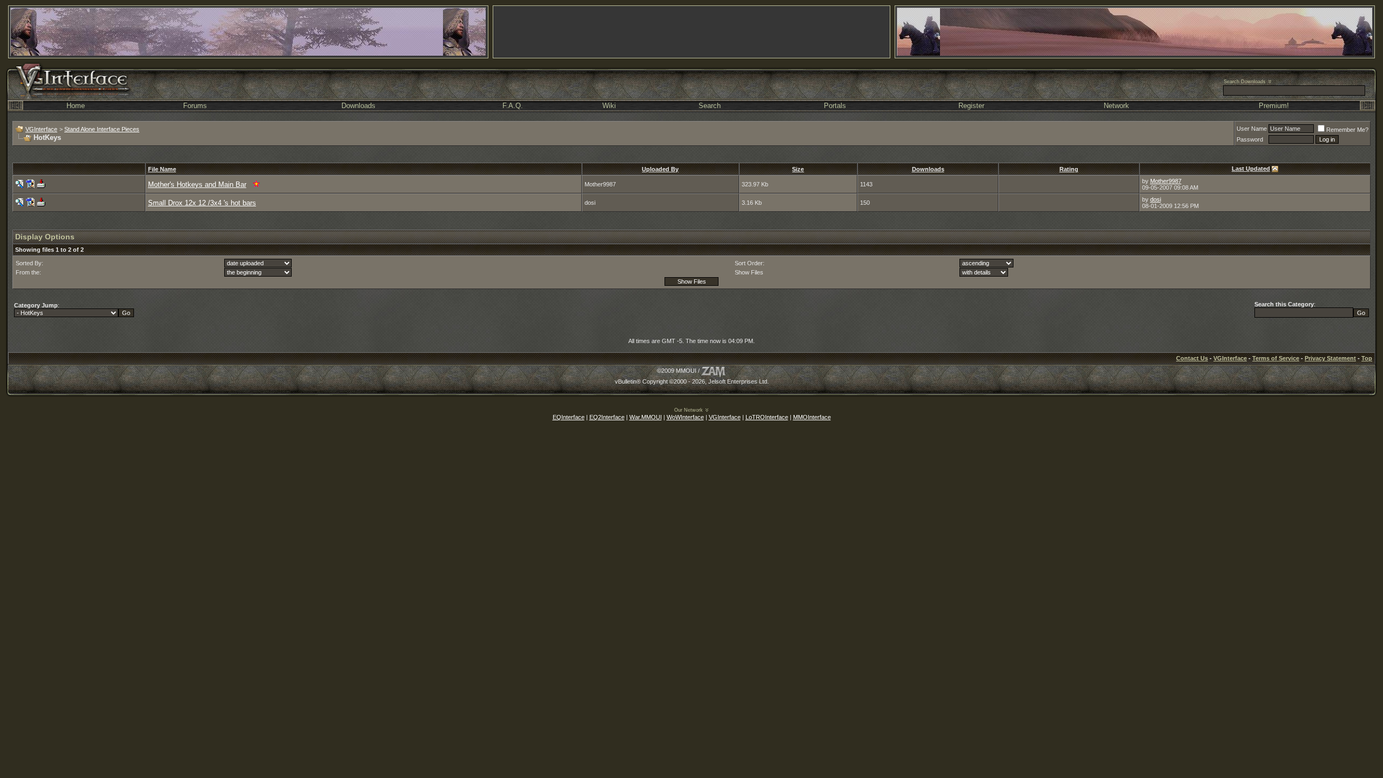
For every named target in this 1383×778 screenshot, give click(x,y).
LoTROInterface (767, 417)
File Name (162, 169)
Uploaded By (660, 169)
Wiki (609, 106)
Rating (1068, 169)
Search (710, 106)
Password (1250, 139)
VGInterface (41, 129)
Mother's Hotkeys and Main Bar (197, 184)
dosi (1155, 199)
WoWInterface (685, 417)
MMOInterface (812, 417)
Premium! (1274, 106)
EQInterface (569, 417)
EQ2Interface (607, 417)
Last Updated (1251, 168)
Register (971, 106)
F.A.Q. (512, 106)
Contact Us (1192, 358)
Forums (195, 106)
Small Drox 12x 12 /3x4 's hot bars (202, 203)
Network (1116, 106)
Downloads (358, 106)
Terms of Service (1275, 358)
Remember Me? (1347, 129)
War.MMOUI (645, 417)
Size (798, 169)
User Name (1252, 128)
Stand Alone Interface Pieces (101, 129)
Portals (835, 106)
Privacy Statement (1330, 358)
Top (1366, 358)
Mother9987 (1165, 181)
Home (75, 106)
